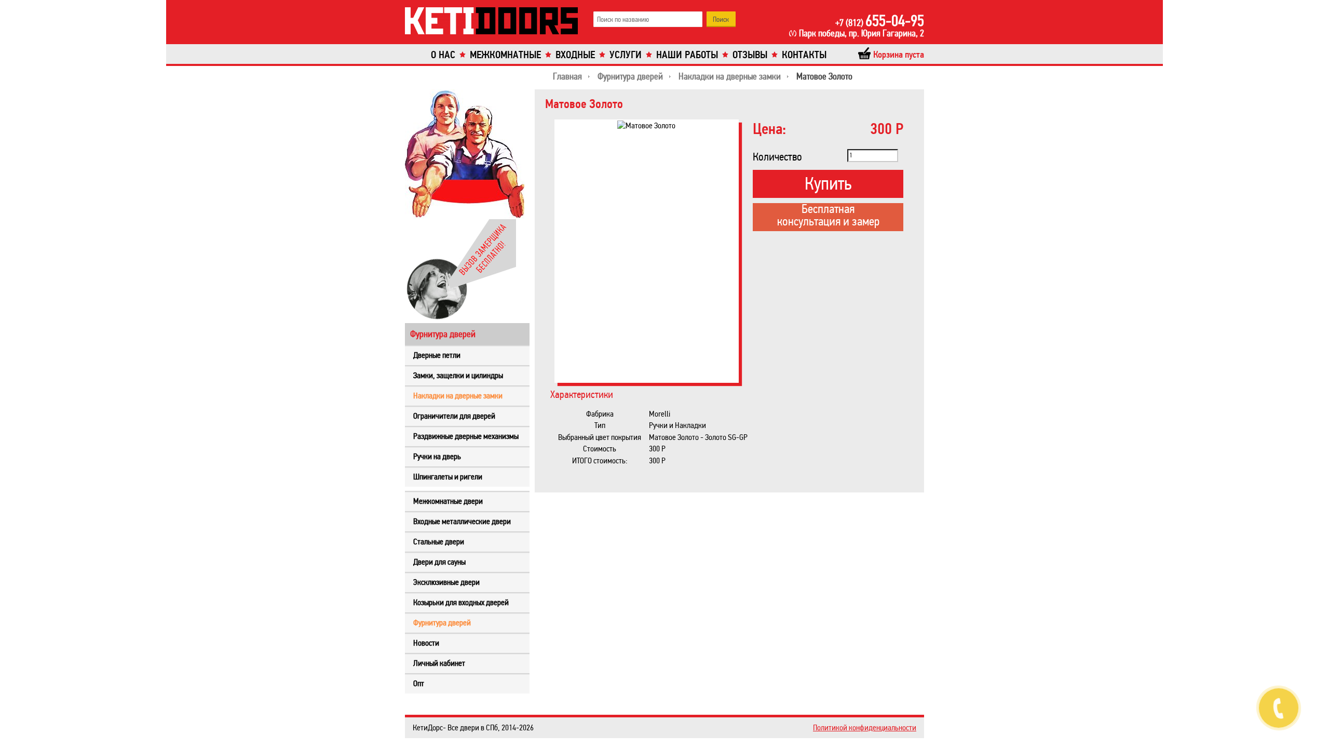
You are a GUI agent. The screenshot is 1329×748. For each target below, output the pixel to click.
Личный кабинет (439, 663)
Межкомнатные (505, 54)
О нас (443, 54)
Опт (418, 683)
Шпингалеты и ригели (447, 477)
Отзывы (750, 54)
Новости (426, 643)
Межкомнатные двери (448, 501)
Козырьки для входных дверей (461, 602)
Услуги (625, 54)
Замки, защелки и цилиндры (458, 375)
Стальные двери (438, 541)
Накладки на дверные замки (458, 395)
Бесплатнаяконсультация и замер (828, 216)
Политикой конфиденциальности (864, 727)
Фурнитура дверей (442, 622)
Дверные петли (436, 355)
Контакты (804, 54)
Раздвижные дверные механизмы (466, 436)
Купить (828, 183)
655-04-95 (879, 20)
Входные (575, 54)
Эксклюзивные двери (446, 582)
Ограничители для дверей (454, 416)
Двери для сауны (439, 562)
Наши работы (687, 54)
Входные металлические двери (462, 521)
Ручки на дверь (437, 456)
